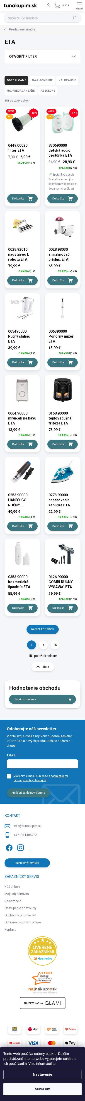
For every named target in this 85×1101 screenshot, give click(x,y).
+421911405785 (25, 835)
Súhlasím (42, 1089)
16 (55, 645)
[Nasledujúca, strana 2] (43, 644)
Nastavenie (42, 1074)
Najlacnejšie (42, 80)
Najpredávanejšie (21, 90)
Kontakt (10, 929)
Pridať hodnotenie (25, 699)
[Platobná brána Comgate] (15, 1043)
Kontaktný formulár (27, 863)
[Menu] (79, 5)
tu (54, 1064)
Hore (46, 666)
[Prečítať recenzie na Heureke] (42, 951)
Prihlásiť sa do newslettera (28, 792)
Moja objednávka (17, 894)
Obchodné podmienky (20, 915)
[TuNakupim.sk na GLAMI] (43, 1003)
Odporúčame (16, 80)
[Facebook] (8, 847)
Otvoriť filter (23, 56)
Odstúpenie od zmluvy (20, 908)
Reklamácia (13, 901)
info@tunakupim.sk (27, 826)
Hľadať (74, 18)
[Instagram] (20, 847)
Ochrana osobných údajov (23, 922)
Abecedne (48, 90)
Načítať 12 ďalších (42, 629)
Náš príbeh (12, 886)
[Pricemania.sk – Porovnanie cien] (42, 981)
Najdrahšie (67, 80)
